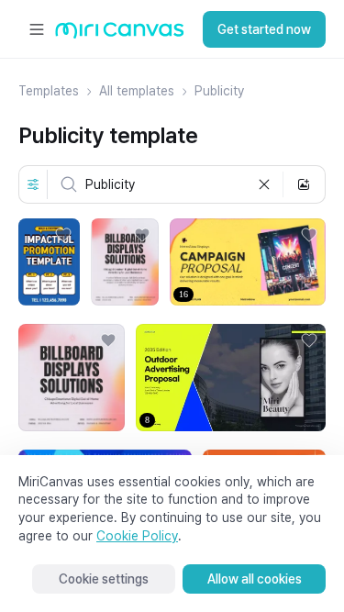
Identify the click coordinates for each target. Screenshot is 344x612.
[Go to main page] (119, 34)
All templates (136, 90)
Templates (48, 90)
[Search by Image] (303, 184)
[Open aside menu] (36, 29)
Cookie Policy (137, 536)
